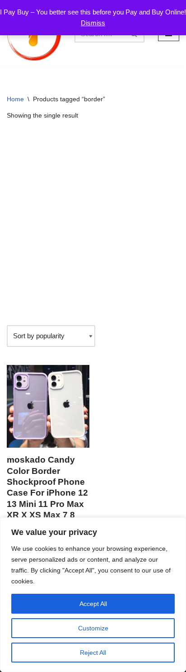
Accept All (93, 603)
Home (15, 99)
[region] (93, 594)
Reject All (93, 652)
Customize (93, 628)
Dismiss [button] (93, 23)
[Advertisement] (93, 223)
